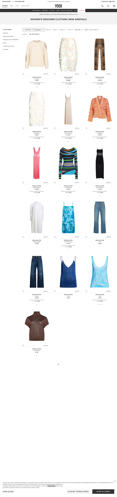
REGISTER (106, 1)
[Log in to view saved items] (108, 6)
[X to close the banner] (115, 481)
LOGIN (112, 2)
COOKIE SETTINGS (8, 491)
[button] (11, 33)
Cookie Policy (51, 486)
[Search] (102, 6)
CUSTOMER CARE (19, 1)
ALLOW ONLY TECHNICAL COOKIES (78, 491)
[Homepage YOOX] (58, 6)
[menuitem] (4, 5)
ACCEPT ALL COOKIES (103, 491)
